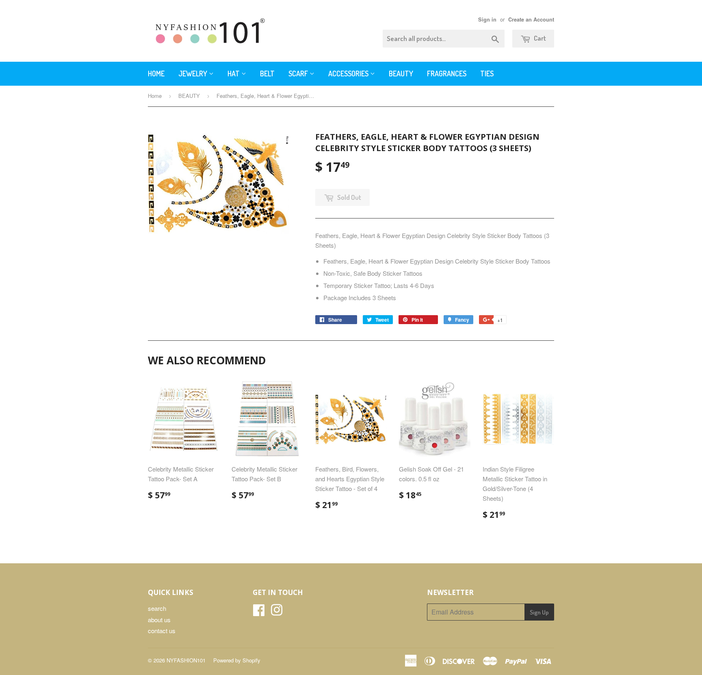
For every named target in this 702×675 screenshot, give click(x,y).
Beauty (401, 73)
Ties (487, 73)
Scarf (299, 73)
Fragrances (446, 73)
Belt (267, 73)
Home (156, 73)
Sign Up (539, 612)
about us (159, 619)
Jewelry (193, 73)
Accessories (349, 73)
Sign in (487, 19)
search (157, 608)
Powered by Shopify (236, 660)
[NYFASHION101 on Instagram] (277, 612)
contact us (162, 630)
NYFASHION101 (186, 660)
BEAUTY (189, 96)
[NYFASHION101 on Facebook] (259, 612)
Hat (234, 73)
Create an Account (531, 19)
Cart (539, 38)
